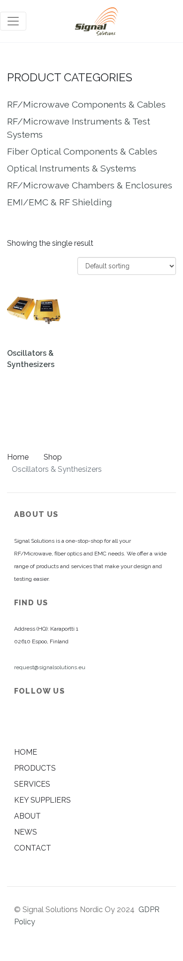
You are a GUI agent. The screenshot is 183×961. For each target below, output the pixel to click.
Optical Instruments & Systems (71, 168)
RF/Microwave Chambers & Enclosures (89, 185)
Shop (53, 457)
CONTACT (32, 848)
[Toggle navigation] (13, 21)
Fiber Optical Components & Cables (82, 151)
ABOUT (27, 816)
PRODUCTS (35, 768)
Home (18, 457)
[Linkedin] (22, 721)
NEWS (25, 832)
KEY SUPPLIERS (42, 800)
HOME (25, 752)
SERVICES (32, 784)
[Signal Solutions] (96, 21)
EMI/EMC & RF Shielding (59, 202)
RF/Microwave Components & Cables (86, 104)
